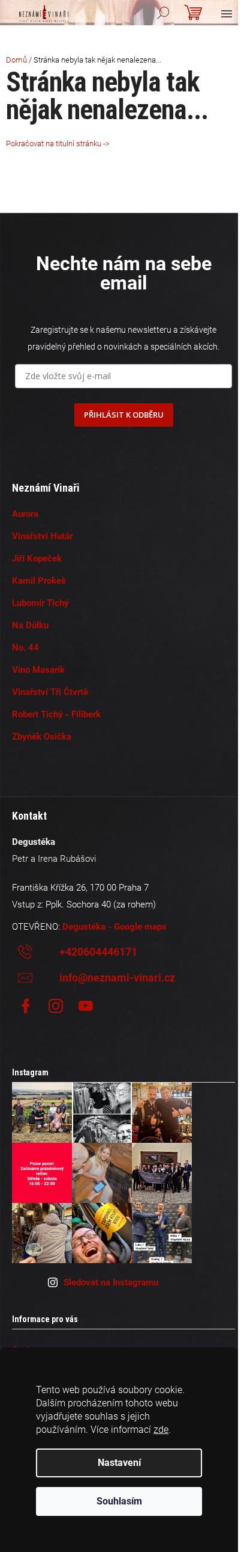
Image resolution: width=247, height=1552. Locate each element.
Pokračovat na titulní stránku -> (58, 143)
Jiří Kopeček (37, 558)
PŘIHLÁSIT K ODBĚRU (124, 414)
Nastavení (119, 1462)
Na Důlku (30, 625)
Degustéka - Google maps (114, 926)
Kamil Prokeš (39, 580)
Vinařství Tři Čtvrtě (50, 692)
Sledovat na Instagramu (111, 1282)
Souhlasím (119, 1501)
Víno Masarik (38, 669)
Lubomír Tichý (40, 603)
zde (160, 1429)
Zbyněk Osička (41, 736)
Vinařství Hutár (42, 536)
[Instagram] (56, 1006)
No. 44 (25, 647)
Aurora (25, 514)
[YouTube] (86, 1006)
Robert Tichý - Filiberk (56, 714)
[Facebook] (26, 1006)
